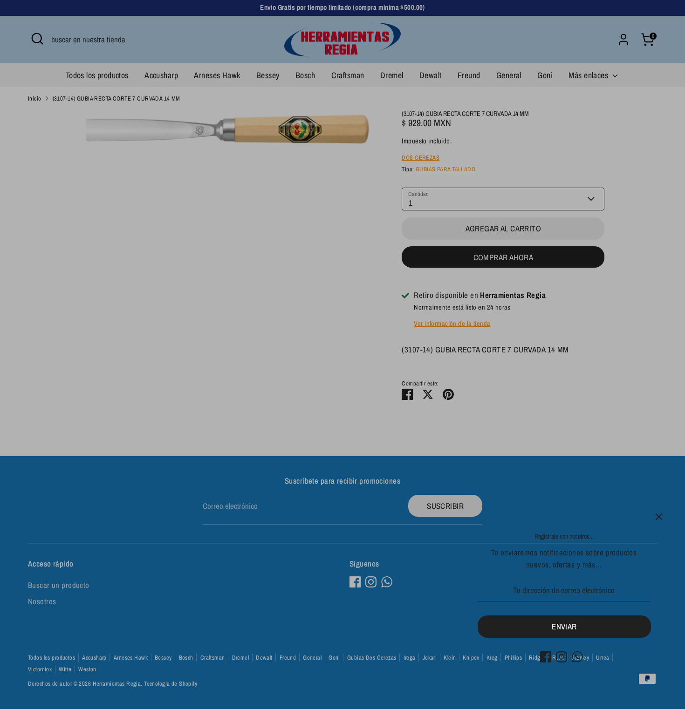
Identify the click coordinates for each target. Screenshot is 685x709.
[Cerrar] (659, 516)
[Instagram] (561, 656)
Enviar (564, 626)
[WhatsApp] (577, 656)
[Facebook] (545, 656)
